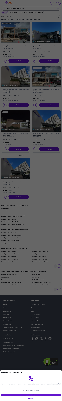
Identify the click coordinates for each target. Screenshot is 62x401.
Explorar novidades (31, 395)
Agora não (31, 398)
